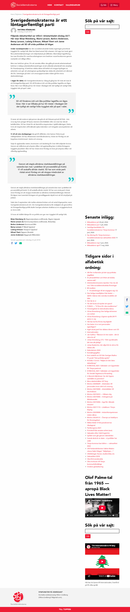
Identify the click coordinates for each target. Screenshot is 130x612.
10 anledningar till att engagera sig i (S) (103, 291)
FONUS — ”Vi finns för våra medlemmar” (102, 306)
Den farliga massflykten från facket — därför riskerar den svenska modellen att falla (102, 295)
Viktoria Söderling (26, 30)
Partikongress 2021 (94, 428)
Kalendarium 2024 (93, 350)
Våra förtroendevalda (95, 459)
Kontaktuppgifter (93, 353)
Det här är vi (91, 301)
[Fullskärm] (117, 515)
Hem (49, 5)
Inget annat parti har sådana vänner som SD (103, 330)
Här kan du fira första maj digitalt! (99, 322)
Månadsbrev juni (93, 225)
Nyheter (19, 14)
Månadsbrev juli (93, 222)
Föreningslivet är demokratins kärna (100, 309)
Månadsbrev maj (93, 243)
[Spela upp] (88, 515)
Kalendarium (73, 5)
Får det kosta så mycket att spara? (99, 304)
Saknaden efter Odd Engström (98, 433)
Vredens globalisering (95, 467)
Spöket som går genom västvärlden (100, 436)
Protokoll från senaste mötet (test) (99, 430)
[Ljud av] (113, 515)
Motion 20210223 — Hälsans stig (99, 394)
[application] (102, 507)
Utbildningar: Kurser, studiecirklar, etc (101, 454)
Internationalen (92, 332)
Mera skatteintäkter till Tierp (97, 381)
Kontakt (58, 5)
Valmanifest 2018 (93, 456)
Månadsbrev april (93, 245)
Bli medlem (91, 288)
